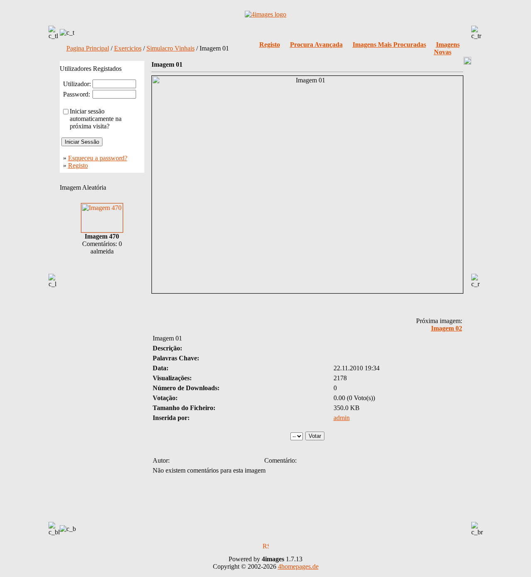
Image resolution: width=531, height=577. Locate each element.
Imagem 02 (446, 328)
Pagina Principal (87, 48)
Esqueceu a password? (97, 158)
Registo (78, 165)
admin (342, 417)
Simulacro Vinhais (170, 48)
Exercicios (127, 48)
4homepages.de (298, 566)
